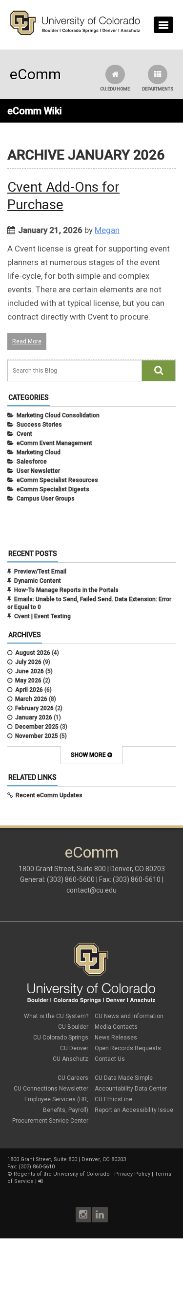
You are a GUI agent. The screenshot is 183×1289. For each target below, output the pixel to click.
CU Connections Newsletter (51, 1088)
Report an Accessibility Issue (134, 1110)
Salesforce (32, 461)
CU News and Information (129, 1016)
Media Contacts (116, 1026)
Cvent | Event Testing (42, 616)
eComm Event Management (54, 443)
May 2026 (28, 680)
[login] (40, 1181)
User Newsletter (38, 470)
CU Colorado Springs (60, 1037)
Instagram (83, 1214)
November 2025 (36, 736)
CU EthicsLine (113, 1099)
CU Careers (73, 1077)
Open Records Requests (128, 1048)
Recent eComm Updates (49, 795)
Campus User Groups (46, 498)
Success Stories (39, 424)
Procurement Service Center (50, 1120)
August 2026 (32, 652)
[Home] (75, 33)
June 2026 (29, 671)
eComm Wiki (34, 111)
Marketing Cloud (39, 452)
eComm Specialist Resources (57, 480)
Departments (157, 89)
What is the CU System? (56, 1016)
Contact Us (110, 1059)
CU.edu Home (115, 89)
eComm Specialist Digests (53, 489)
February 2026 (34, 708)
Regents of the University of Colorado (62, 1174)
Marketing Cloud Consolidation (58, 415)
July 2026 (28, 662)
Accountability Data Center (131, 1088)
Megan (107, 230)
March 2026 (31, 699)
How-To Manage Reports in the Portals (66, 590)
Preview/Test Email (40, 571)
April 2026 (29, 689)
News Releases (116, 1037)
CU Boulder (73, 1026)
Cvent (24, 433)
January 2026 (33, 717)
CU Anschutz (70, 1059)
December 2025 (37, 726)
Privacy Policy (132, 1174)
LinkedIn (100, 1214)
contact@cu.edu (91, 890)
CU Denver (74, 1048)
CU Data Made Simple (124, 1077)
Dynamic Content (37, 580)
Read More (26, 341)
